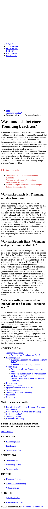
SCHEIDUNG (12, 49)
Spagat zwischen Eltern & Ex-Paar (20, 388)
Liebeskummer (12, 383)
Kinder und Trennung (15, 419)
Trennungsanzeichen (14, 353)
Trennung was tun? (14, 113)
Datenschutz (38, 507)
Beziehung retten (13, 357)
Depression (10, 395)
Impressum (26, 507)
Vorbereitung (11, 367)
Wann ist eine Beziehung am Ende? (25, 355)
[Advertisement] (24, 83)
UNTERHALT (12, 53)
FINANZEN (11, 56)
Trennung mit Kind (14, 385)
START (9, 44)
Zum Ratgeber (7, 431)
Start (8, 110)
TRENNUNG (12, 46)
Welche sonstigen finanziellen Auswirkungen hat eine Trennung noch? (24, 185)
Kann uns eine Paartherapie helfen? (25, 364)
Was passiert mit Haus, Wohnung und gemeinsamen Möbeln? (21, 181)
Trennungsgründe (13, 390)
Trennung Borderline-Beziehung (19, 392)
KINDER (10, 51)
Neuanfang (10, 397)
